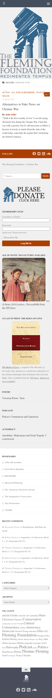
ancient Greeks (10, 615)
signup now (6, 232)
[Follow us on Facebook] (34, 153)
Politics (43, 646)
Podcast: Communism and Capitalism (20, 416)
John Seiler (10, 114)
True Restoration (12, 503)
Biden (42, 615)
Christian (7, 619)
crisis (21, 623)
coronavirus (6, 623)
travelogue (11, 655)
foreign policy (43, 635)
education (33, 631)
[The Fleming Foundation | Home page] (4, 3)
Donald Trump (21, 631)
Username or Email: (11, 216)
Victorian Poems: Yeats (13, 398)
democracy (34, 627)
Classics (18, 619)
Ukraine (26, 655)
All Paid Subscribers (23, 92)
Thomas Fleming (35, 651)
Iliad (36, 639)
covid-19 (14, 623)
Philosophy (12, 647)
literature (13, 642)
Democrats (8, 631)
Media (20, 643)
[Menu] (48, 3)
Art (27, 615)
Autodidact (34, 615)
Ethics (41, 631)
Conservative (32, 619)
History (14, 639)
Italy (41, 639)
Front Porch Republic (14, 469)
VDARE (8, 510)
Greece (6, 639)
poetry (35, 647)
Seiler (5, 95)
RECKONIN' (10, 475)
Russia (17, 651)
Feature (40, 92)
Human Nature (29, 639)
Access (6, 92)
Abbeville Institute (13, 462)
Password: (6, 225)
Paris (3, 647)
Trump (19, 655)
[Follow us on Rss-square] (43, 153)
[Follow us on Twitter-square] (39, 153)
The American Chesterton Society (20, 489)
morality (37, 642)
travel (5, 655)
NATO (44, 643)
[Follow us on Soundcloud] (48, 153)
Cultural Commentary (18, 625)
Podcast (25, 646)
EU (46, 631)
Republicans (7, 651)
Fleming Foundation (19, 634)
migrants (28, 643)
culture (23, 627)
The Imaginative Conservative (18, 496)
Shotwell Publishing (14, 482)
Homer (20, 639)
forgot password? (20, 232)
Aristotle (22, 615)
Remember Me (11, 237)
